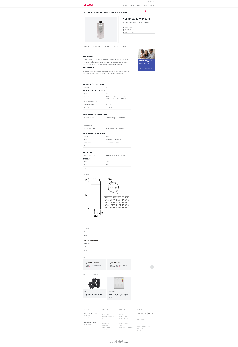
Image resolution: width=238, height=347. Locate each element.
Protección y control (123, 316)
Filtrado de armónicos (106, 318)
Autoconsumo (104, 325)
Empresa (146, 5)
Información (86, 46)
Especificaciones (96, 46)
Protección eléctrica (106, 321)
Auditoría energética (106, 327)
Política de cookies (141, 321)
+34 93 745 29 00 (87, 315)
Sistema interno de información (143, 333)
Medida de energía (105, 323)
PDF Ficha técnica (150, 11)
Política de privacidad (141, 319)
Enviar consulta (87, 326)
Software (121, 325)
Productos (132, 5)
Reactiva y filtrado (123, 318)
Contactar (86, 317)
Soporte (139, 5)
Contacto (152, 5)
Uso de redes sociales (141, 324)
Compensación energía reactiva (108, 316)
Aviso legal (139, 328)
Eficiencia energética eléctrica (108, 312)
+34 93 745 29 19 (87, 324)
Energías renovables (123, 323)
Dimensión (107, 46)
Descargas (116, 46)
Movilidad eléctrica (105, 314)
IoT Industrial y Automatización (125, 327)
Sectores (125, 5)
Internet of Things (105, 329)
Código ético (140, 330)
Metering (121, 314)
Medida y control (122, 312)
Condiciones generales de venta (143, 326)
